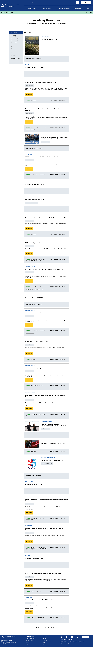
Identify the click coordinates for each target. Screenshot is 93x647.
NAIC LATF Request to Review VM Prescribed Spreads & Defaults (44, 269)
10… (53, 627)
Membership (78, 8)
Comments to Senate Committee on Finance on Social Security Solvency (44, 109)
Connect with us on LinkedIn (77, 637)
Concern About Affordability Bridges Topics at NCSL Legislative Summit (54, 138)
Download (29, 94)
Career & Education (15, 36)
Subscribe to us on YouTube (72, 637)
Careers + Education (64, 8)
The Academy (16, 52)
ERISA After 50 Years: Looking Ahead (36, 342)
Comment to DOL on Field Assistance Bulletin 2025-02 (41, 82)
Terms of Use (69, 639)
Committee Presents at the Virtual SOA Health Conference (42, 600)
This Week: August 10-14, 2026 (34, 184)
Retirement (33, 100)
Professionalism (31, 8)
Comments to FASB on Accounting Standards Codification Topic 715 (45, 218)
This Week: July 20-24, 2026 (34, 558)
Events (44, 638)
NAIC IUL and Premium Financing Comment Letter (40, 313)
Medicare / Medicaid (30, 386)
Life (27, 260)
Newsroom (28, 2)
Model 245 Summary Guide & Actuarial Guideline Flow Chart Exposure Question (46, 500)
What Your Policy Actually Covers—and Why (53, 444)
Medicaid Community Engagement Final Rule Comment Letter (43, 368)
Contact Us (3, 643)
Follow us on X (61, 637)
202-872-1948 (13, 642)
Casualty (33, 414)
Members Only (16, 38)
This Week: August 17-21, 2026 (34, 67)
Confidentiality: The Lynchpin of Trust (52, 460)
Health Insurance (39, 385)
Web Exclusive (34, 451)
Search (77, 2)
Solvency (33, 129)
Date (30, 32)
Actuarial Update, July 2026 (33, 484)
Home (11, 5)
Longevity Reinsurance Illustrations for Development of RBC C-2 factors (44, 529)
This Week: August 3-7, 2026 (34, 298)
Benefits (33, 385)
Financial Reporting (30, 331)
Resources (40, 2)
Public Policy (34, 127)
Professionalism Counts (16, 49)
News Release (16, 42)
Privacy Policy (62, 639)
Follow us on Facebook (66, 637)
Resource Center (9, 12)
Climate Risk (33, 617)
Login (86, 2)
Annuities (33, 518)
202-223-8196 (5, 642)
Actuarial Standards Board (37, 286)
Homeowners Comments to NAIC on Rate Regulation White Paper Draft (45, 396)
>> (56, 627)
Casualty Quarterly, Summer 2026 (35, 200)
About (88, 8)
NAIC (27, 175)
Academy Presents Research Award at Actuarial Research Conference (53, 425)
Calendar (33, 2)
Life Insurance (32, 260)
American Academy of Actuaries (38, 174)
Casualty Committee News (32, 202)
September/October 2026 (49, 39)
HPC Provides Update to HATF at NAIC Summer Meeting (42, 157)
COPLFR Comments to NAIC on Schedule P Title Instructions (43, 574)
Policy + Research (47, 8)
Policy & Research (16, 44)
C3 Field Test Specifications (33, 243)
